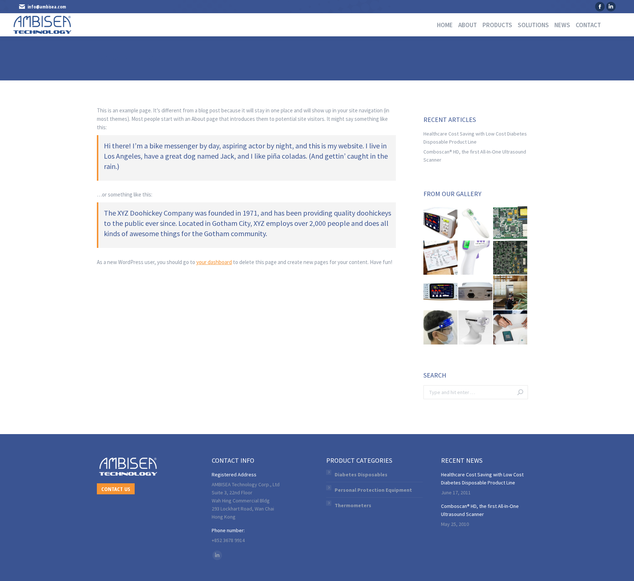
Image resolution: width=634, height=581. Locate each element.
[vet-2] (440, 292)
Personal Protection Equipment (373, 490)
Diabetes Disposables (361, 474)
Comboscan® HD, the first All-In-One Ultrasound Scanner (474, 155)
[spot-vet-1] (440, 223)
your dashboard (214, 262)
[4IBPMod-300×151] (510, 223)
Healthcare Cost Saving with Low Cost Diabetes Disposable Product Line (475, 137)
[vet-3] (475, 292)
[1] (475, 327)
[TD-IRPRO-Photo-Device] (475, 258)
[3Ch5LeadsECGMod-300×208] (510, 258)
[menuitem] (442, 25)
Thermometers (353, 505)
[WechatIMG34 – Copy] (440, 327)
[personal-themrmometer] (475, 223)
